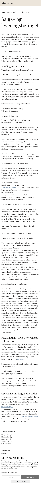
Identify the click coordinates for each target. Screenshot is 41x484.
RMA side (20, 359)
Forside (4, 12)
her (14, 366)
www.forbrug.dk (7, 407)
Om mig (3, 454)
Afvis (11, 477)
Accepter (30, 477)
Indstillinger (20, 481)
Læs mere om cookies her (9, 473)
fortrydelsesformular (9, 187)
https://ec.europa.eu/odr (29, 416)
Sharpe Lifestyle (8, 3)
